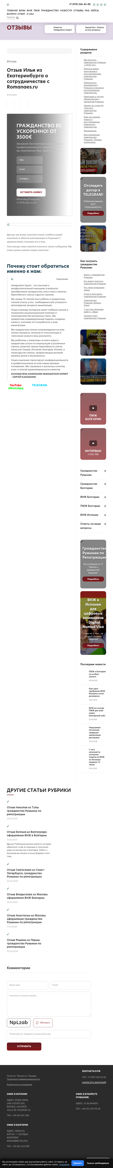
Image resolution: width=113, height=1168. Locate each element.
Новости (66, 11)
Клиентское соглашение (19, 1085)
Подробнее (93, 213)
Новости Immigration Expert (63, 29)
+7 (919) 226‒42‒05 (79, 4)
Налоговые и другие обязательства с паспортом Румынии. (94, 99)
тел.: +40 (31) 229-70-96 (88, 1109)
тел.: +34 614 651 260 (18, 1116)
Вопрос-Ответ (16, 14)
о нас (30, 14)
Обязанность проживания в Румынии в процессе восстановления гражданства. (94, 88)
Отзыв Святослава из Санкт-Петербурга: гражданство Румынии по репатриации (26, 873)
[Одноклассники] (10, 104)
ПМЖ (37, 11)
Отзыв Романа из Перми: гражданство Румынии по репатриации (24, 943)
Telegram (34, 199)
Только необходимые (98, 1163)
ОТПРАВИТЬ (24, 1046)
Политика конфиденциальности (23, 1079)
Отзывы (78, 11)
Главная (12, 11)
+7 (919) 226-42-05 (27, 203)
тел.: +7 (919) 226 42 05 (94, 1077)
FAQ (87, 11)
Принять (77, 1163)
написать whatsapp (94, 1083)
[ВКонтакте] (17, 104)
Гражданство (50, 11)
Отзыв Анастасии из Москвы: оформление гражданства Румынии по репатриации (26, 919)
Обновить (45, 1023)
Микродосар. (90, 131)
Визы (22, 11)
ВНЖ (29, 11)
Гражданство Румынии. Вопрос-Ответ (93, 303)
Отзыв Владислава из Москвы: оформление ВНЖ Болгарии (27, 896)
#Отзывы (11, 62)
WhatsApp (22, 199)
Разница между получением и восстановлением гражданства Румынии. (92, 74)
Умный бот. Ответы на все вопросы (94, 29)
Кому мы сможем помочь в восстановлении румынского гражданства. (92, 122)
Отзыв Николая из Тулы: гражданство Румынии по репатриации (24, 811)
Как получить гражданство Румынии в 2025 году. (95, 62)
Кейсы (95, 11)
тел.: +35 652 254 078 (18, 1147)
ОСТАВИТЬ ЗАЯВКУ (31, 192)
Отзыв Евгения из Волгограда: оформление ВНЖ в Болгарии (27, 834)
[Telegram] (24, 104)
